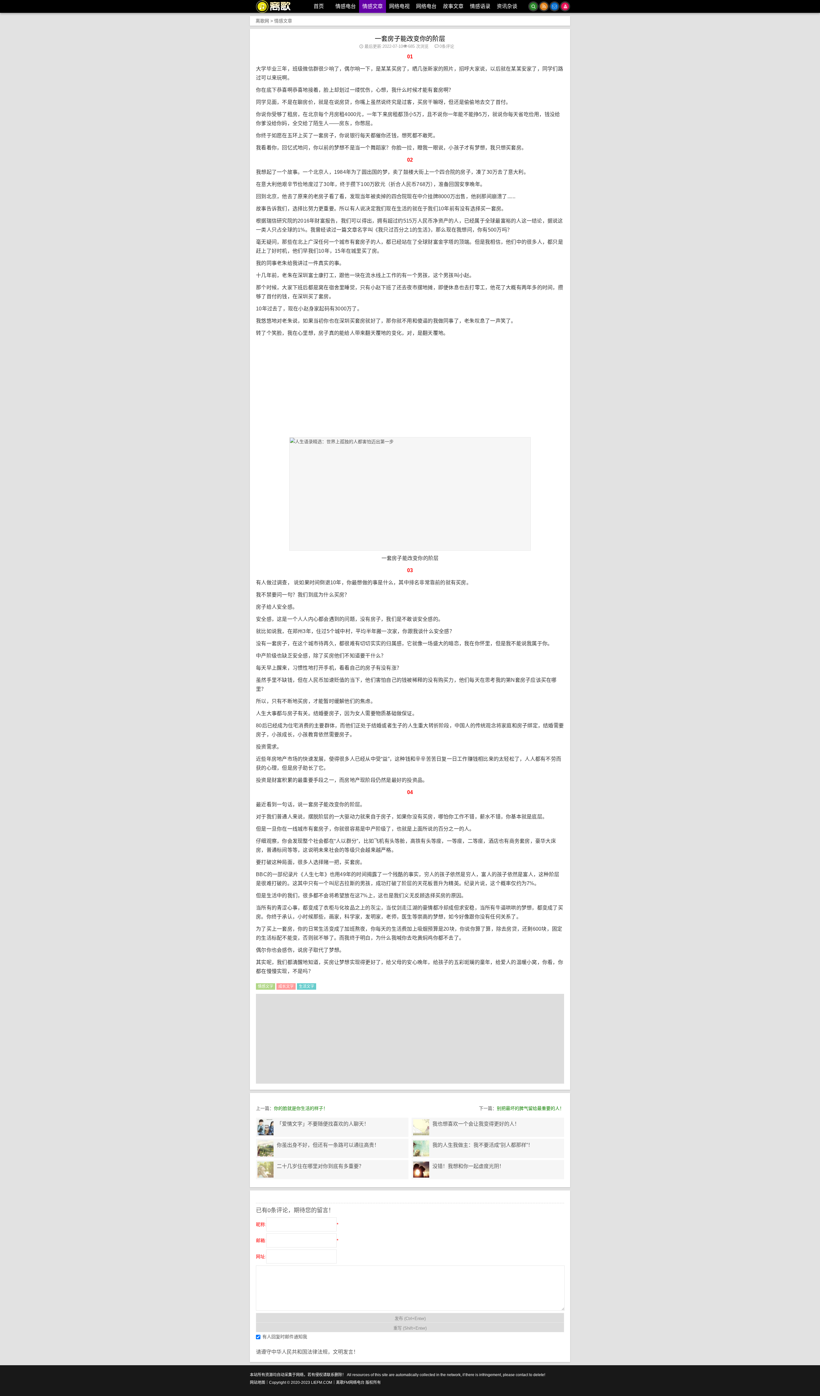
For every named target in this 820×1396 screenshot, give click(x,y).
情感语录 (480, 6)
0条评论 (446, 46)
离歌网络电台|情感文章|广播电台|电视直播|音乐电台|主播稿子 (277, 6)
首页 (319, 6)
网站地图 (257, 1382)
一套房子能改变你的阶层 (410, 38)
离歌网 (262, 20)
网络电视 (399, 6)
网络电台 (426, 6)
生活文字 (306, 986)
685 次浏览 (418, 46)
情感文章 (372, 6)
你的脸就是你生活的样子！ (301, 1108)
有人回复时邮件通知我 (284, 1336)
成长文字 (286, 986)
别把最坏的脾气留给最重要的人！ (530, 1108)
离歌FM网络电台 (350, 1382)
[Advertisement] (412, 391)
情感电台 (345, 6)
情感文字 (265, 986)
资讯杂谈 (507, 6)
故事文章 (453, 6)
